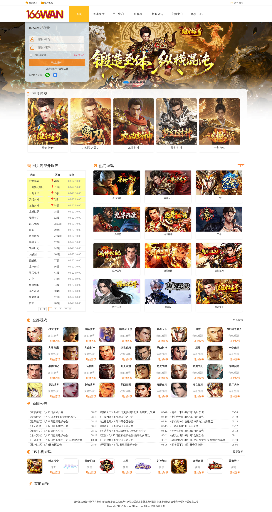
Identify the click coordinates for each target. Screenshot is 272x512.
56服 (56, 266)
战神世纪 (34, 248)
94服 (56, 285)
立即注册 (63, 68)
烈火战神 (162, 366)
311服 (57, 187)
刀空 (31, 278)
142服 (57, 278)
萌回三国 (168, 270)
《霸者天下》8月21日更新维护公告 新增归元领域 (127, 412)
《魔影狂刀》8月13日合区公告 (45, 430)
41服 (56, 272)
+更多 (241, 166)
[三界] (219, 219)
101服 (57, 254)
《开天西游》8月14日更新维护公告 (48, 426)
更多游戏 (238, 320)
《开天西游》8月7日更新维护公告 (118, 444)
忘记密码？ (79, 55)
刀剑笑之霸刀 (36, 187)
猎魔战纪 (198, 366)
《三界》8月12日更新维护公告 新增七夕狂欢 (124, 435)
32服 (56, 217)
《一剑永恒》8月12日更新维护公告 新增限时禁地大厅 (57, 440)
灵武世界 (53, 384)
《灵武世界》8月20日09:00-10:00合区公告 (52, 417)
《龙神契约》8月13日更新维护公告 (48, 435)
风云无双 (34, 223)
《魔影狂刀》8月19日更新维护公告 (48, 421)
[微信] (47, 75)
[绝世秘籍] (168, 219)
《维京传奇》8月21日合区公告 (45, 412)
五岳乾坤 (34, 272)
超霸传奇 (34, 236)
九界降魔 (116, 234)
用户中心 (118, 14)
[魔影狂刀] (219, 255)
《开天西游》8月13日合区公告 (186, 430)
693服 (57, 230)
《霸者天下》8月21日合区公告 (186, 412)
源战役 (33, 260)
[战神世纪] (116, 255)
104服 (57, 291)
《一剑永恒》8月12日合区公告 (116, 440)
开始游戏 (55, 340)
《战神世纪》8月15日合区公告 (116, 421)
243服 (57, 248)
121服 (57, 297)
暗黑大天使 (125, 329)
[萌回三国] (168, 255)
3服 (56, 199)
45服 (56, 193)
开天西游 (126, 366)
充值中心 (177, 14)
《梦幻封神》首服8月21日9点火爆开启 (191, 421)
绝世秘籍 (34, 181)
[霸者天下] (168, 182)
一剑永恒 (34, 193)
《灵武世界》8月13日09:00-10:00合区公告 (122, 430)
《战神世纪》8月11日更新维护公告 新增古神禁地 (197, 440)
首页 (79, 14)
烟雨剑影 (34, 285)
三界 (219, 234)
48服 (56, 181)
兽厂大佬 (234, 384)
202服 (57, 303)
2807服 (58, 223)
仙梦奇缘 (34, 297)
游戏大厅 (99, 14)
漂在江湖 (34, 291)
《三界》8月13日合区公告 (184, 426)
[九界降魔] (116, 219)
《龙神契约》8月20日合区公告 (186, 417)
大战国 (33, 254)
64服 (56, 205)
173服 (57, 242)
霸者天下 (34, 242)
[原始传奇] (116, 182)
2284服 (58, 236)
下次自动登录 (39, 55)
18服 (56, 211)
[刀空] (219, 182)
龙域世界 (34, 211)
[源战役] (168, 291)
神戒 (31, 230)
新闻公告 (157, 14)
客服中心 (197, 14)
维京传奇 (219, 307)
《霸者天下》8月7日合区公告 (186, 444)
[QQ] (55, 75)
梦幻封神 (34, 199)
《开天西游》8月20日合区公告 (116, 417)
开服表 (137, 14)
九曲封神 (34, 205)
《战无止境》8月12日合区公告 (186, 435)
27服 (56, 260)
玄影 (31, 303)
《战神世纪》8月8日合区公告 (45, 444)
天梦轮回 (90, 460)
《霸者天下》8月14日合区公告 (116, 426)
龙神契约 (34, 266)
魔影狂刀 (34, 217)
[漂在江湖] (116, 291)
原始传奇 (116, 198)
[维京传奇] (219, 291)
